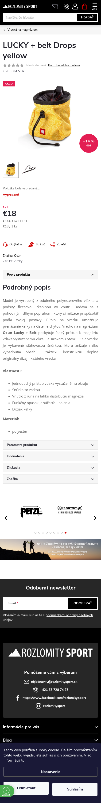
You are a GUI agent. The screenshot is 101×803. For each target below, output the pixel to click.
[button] (35, 533)
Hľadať (87, 17)
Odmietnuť (26, 788)
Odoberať (83, 603)
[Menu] (95, 6)
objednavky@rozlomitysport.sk (54, 681)
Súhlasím (75, 789)
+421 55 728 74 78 (54, 690)
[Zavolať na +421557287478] (67, 7)
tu (22, 760)
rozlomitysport (54, 706)
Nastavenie (50, 771)
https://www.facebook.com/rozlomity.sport (54, 698)
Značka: (12, 256)
